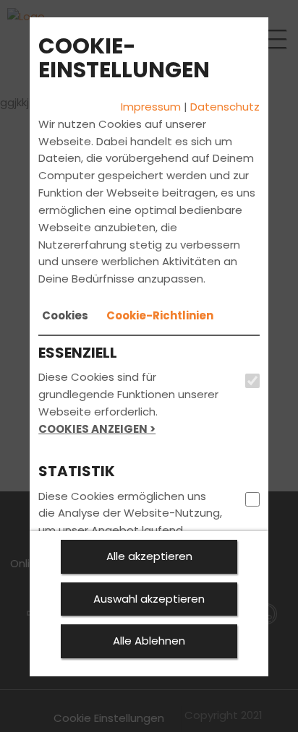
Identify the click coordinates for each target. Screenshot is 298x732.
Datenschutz (225, 106)
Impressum (151, 106)
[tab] (65, 315)
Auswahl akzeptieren (149, 598)
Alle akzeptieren (149, 556)
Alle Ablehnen (149, 640)
